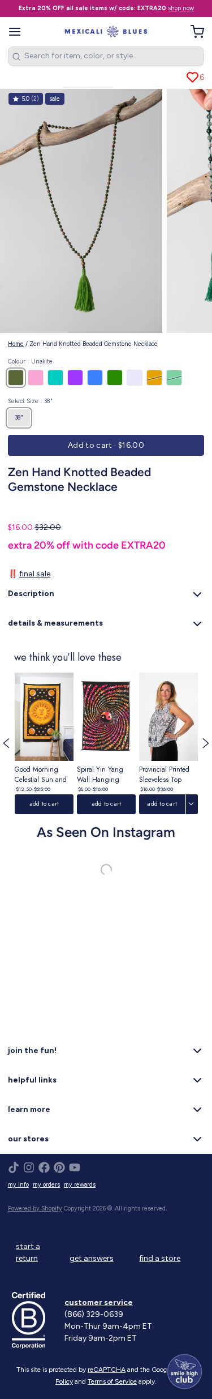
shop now (181, 8)
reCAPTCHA (107, 1370)
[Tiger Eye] (154, 378)
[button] (106, 445)
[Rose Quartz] (36, 378)
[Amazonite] (55, 378)
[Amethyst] (75, 378)
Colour (30, 361)
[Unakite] (16, 378)
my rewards (80, 1184)
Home (16, 344)
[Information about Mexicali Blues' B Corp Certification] (34, 1320)
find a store (159, 1258)
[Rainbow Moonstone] (134, 378)
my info (18, 1184)
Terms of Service (112, 1381)
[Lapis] (95, 378)
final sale (34, 574)
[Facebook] (44, 1167)
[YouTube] (74, 1167)
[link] (44, 744)
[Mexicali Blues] (106, 31)
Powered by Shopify (35, 1208)
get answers (92, 1258)
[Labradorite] (174, 378)
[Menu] (18, 31)
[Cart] (193, 31)
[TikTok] (13, 1167)
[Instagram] (28, 1167)
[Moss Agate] (115, 378)
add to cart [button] (44, 803)
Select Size (30, 401)
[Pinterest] (59, 1167)
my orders (46, 1184)
